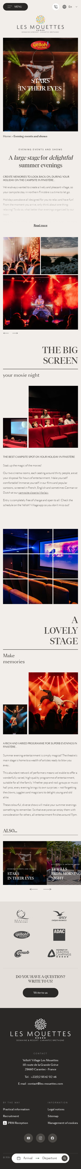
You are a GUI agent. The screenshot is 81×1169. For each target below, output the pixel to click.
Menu (18, 6)
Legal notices (56, 1109)
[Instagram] (40, 1138)
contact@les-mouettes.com (45, 1083)
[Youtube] (28, 1138)
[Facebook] (52, 1138)
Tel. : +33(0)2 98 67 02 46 (41, 1077)
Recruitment (11, 1116)
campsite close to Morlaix (33, 493)
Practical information (16, 1109)
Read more (40, 225)
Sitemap (53, 1116)
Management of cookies (63, 1123)
